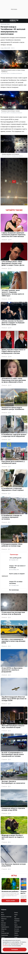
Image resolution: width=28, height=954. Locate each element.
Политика (16, 931)
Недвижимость (5, 927)
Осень (2, 931)
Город (15, 914)
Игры (14, 875)
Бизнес (16, 912)
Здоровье (16, 918)
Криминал (16, 920)
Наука (15, 925)
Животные (3, 918)
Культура (3, 922)
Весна (2, 914)
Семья (3, 937)
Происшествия (5, 24)
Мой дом (3, 925)
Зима (2, 920)
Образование (17, 927)
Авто (2, 912)
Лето (15, 922)
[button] (14, 560)
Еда (15, 916)
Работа (16, 933)
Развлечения (4, 935)
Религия (16, 935)
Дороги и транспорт (6, 916)
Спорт (15, 937)
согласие (5, 945)
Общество (3, 929)
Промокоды (14, 554)
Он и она (16, 929)
